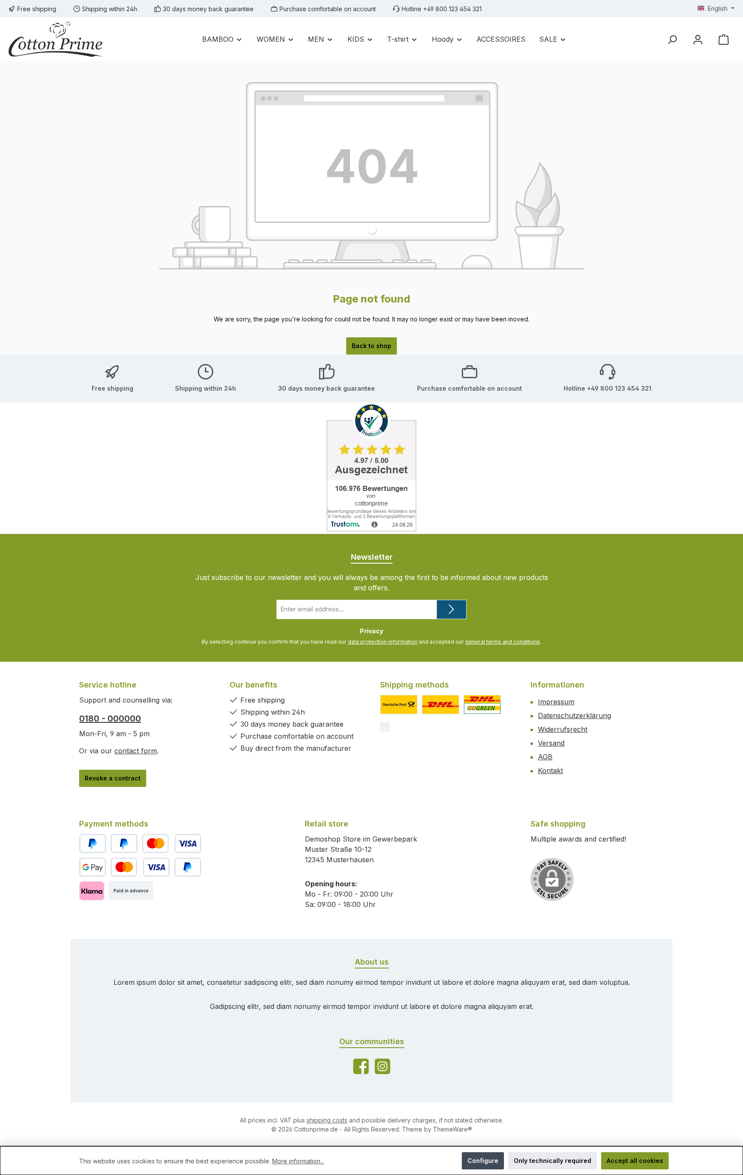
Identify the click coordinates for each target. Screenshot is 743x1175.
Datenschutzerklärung (574, 715)
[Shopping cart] (723, 39)
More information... (298, 1161)
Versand (551, 743)
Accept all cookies (635, 1160)
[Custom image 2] (440, 704)
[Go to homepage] (56, 39)
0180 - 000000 (110, 718)
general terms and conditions (502, 641)
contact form (135, 750)
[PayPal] (92, 843)
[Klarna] (91, 891)
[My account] (698, 39)
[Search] (672, 39)
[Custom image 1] (399, 704)
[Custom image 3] (482, 704)
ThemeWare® (452, 1129)
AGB (545, 756)
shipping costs (327, 1120)
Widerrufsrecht (562, 729)
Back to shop (371, 345)
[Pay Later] (124, 843)
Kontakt (550, 770)
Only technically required (552, 1160)
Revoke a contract (113, 778)
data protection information (383, 641)
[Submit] (451, 609)
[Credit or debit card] (171, 843)
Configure (482, 1160)
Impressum (556, 701)
